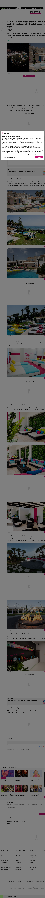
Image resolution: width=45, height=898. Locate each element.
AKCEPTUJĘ (39, 157)
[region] (22, 145)
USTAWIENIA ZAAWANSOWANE (9, 157)
